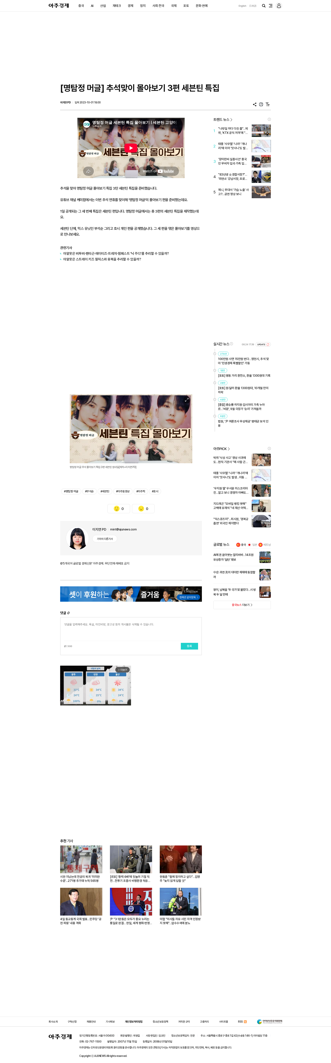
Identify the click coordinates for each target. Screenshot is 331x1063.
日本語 (252, 5)
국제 (174, 6)
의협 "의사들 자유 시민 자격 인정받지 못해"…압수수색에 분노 (180, 921)
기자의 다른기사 (105, 538)
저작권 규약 (184, 1021)
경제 (130, 6)
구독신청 (72, 1021)
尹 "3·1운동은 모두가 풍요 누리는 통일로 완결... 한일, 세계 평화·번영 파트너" (130, 921)
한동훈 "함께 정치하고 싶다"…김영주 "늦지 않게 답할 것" (180, 879)
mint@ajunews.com (123, 529)
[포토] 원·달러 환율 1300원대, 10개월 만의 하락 (243, 390)
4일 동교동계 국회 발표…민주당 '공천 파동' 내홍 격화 (80, 921)
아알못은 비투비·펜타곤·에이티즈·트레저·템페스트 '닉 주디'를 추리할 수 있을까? (116, 253)
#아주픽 (140, 491)
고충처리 (204, 1021)
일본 (254, 545)
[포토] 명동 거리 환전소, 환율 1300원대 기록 (244, 375)
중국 (81, 6)
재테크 (117, 6)
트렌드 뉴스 (221, 119)
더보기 (231, 606)
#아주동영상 (123, 491)
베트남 (267, 545)
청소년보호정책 (160, 1021)
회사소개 (53, 1021)
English (242, 5)
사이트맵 (223, 1021)
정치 (143, 6)
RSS (240, 1021)
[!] (269, 119)
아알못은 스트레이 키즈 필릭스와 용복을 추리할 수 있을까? (102, 259)
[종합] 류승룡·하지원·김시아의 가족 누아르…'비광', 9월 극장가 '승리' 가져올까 (241, 407)
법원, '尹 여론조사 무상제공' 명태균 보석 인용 (243, 423)
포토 (186, 6)
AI (92, 6)
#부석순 (89, 491)
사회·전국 (158, 6)
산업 (103, 6)
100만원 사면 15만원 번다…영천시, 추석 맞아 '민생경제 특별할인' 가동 (243, 361)
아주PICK (220, 449)
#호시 (155, 491)
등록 (189, 646)
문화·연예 (202, 6)
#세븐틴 (105, 491)
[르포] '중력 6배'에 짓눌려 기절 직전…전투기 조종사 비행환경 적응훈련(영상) (130, 879)
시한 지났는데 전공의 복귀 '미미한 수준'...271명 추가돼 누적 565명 (80, 879)
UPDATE (261, 344)
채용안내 (91, 1021)
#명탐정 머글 (71, 491)
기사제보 (110, 1021)
